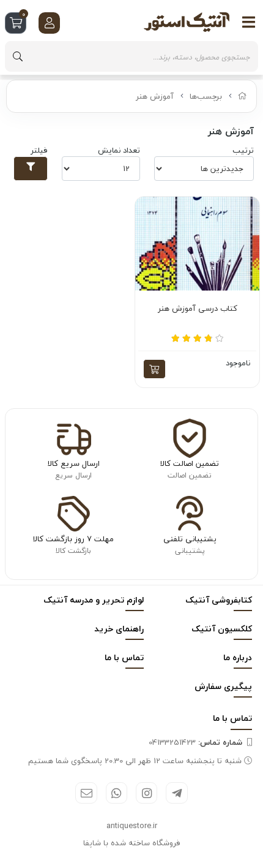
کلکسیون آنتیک (221, 628)
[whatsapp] (116, 793)
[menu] (249, 22)
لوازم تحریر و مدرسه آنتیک (93, 599)
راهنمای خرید (119, 628)
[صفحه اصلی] (242, 96)
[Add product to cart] (154, 369)
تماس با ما (124, 657)
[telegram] (176, 793)
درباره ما (237, 657)
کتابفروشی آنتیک (218, 599)
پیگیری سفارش (223, 686)
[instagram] (146, 793)
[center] (18, 56)
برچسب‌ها (206, 96)
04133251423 (195, 742)
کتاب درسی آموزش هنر (197, 309)
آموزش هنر (155, 96)
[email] (86, 793)
